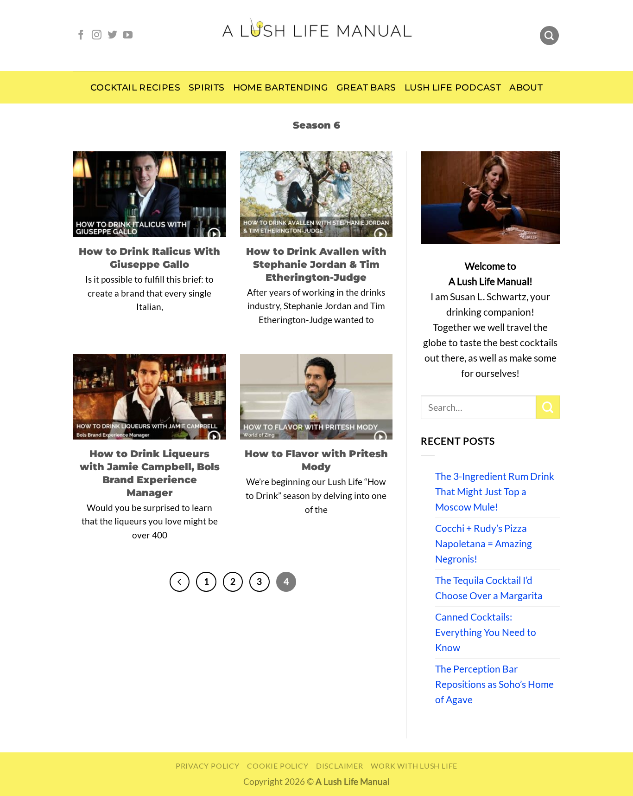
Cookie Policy (277, 765)
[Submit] (548, 407)
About (526, 87)
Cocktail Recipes (135, 87)
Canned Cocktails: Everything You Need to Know (485, 632)
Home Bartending (281, 87)
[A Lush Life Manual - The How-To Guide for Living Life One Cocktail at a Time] (317, 35)
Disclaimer (339, 765)
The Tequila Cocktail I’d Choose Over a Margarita (489, 588)
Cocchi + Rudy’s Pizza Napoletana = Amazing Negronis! (483, 543)
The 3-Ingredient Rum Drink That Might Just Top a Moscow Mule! (494, 491)
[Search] (549, 35)
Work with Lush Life (414, 765)
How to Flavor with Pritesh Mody (316, 459)
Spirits (207, 87)
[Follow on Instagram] (96, 35)
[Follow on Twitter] (112, 35)
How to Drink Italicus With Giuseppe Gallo (149, 257)
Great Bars (366, 87)
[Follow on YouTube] (128, 35)
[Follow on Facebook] (81, 35)
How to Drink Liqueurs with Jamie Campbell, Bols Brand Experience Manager (150, 472)
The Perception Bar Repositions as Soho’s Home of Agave (494, 684)
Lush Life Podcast (453, 87)
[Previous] (180, 582)
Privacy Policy (208, 765)
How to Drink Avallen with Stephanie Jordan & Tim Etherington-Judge (316, 264)
